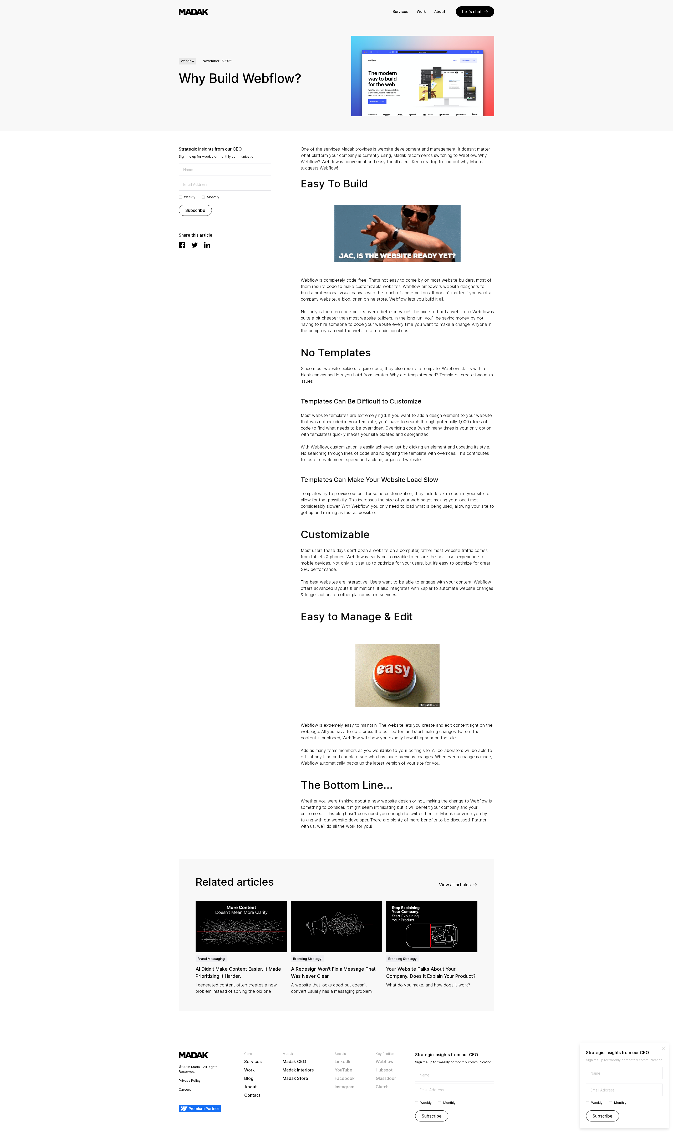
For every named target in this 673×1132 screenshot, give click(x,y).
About (439, 11)
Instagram (344, 1086)
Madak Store (295, 1078)
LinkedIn (343, 1061)
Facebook (345, 1078)
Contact (252, 1095)
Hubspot (384, 1070)
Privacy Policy (190, 1081)
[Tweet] (194, 245)
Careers (185, 1089)
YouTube (343, 1070)
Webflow (385, 1061)
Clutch (382, 1086)
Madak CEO (294, 1061)
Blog (248, 1078)
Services (400, 11)
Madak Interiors (298, 1070)
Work (421, 11)
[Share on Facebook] (182, 245)
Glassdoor (386, 1078)
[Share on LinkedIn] (207, 245)
